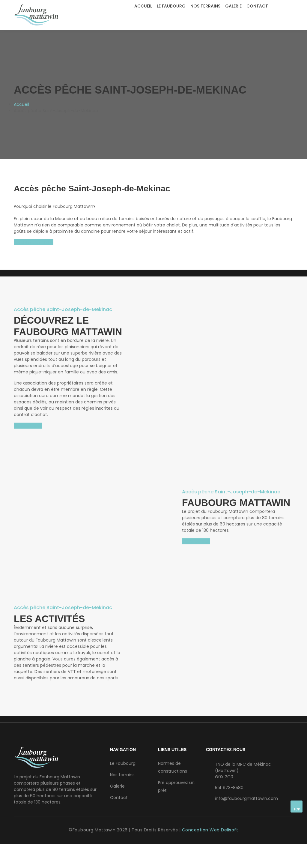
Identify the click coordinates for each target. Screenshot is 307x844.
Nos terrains (205, 6)
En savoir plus (28, 426)
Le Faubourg (171, 6)
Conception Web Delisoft (210, 830)
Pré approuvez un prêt (176, 786)
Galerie (233, 6)
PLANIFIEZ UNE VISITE (33, 242)
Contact (257, 6)
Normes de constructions (172, 767)
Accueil (143, 6)
